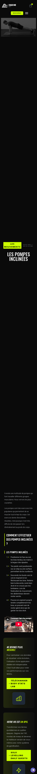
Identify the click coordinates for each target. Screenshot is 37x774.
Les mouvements (12, 245)
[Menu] (26, 13)
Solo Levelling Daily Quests (19, 755)
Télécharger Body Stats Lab (19, 683)
